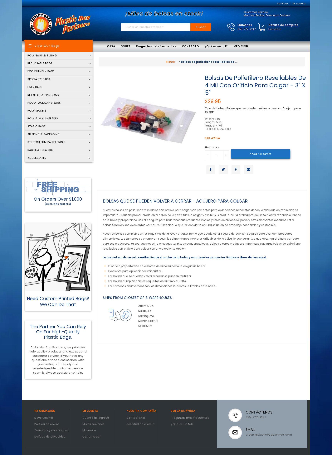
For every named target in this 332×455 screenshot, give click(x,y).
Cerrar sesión (91, 436)
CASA (111, 46)
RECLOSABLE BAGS (39, 63)
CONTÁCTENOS (259, 412)
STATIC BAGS (36, 126)
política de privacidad (50, 436)
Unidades (212, 147)
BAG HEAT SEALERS (40, 150)
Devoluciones (44, 418)
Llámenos (245, 25)
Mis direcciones (93, 424)
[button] (241, 27)
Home (170, 62)
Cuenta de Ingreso (95, 418)
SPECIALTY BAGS (38, 79)
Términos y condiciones (51, 430)
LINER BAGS (34, 87)
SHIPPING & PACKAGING (43, 134)
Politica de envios (46, 424)
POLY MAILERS (36, 111)
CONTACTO (190, 46)
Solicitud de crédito (140, 424)
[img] (262, 27)
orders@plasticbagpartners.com (269, 435)
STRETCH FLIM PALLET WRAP (46, 142)
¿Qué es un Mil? (182, 424)
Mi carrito (89, 430)
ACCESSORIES (36, 158)
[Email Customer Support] (237, 432)
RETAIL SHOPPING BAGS (43, 95)
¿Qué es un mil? (216, 46)
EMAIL (250, 429)
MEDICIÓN (241, 46)
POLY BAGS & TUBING (42, 55)
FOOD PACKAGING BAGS (44, 103)
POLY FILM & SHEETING (42, 118)
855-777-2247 (247, 29)
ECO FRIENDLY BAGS (41, 71)
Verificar (282, 3)
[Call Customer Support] (237, 415)
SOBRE (125, 46)
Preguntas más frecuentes (156, 46)
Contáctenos (136, 418)
